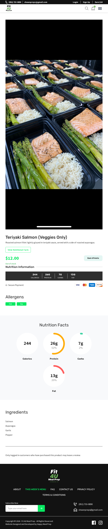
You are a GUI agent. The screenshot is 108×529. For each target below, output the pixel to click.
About (17, 489)
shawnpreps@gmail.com (35, 2)
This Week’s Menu (35, 489)
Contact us (66, 489)
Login (75, 2)
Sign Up (86, 2)
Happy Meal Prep (44, 524)
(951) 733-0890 (15, 2)
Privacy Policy (86, 489)
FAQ (52, 489)
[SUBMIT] (41, 508)
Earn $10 (99, 2)
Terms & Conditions (54, 495)
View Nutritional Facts (18, 250)
